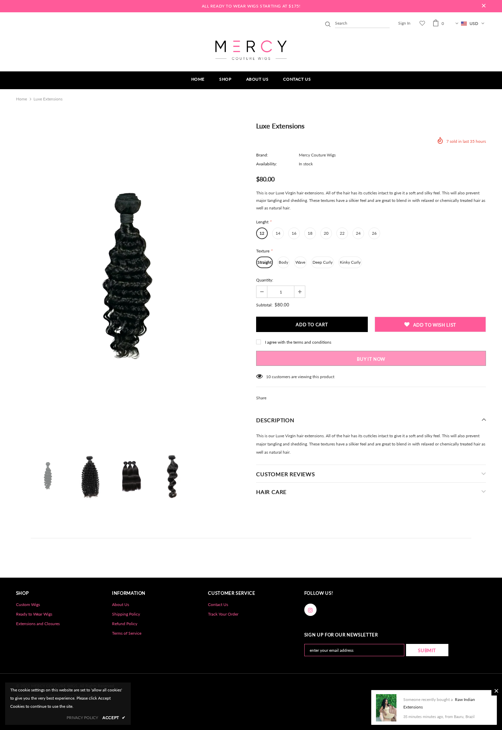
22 (342, 233)
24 (358, 233)
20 (326, 233)
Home (21, 98)
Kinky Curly (350, 262)
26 (374, 233)
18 (310, 233)
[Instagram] (310, 610)
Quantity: (264, 280)
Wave (300, 262)
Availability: (266, 163)
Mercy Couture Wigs (317, 154)
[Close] (496, 690)
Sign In (404, 23)
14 (278, 233)
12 (262, 233)
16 (294, 233)
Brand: (262, 154)
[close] (483, 6)
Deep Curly (322, 262)
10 (268, 376)
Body (283, 262)
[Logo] (251, 50)
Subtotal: (264, 304)
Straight (264, 262)
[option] (131, 282)
